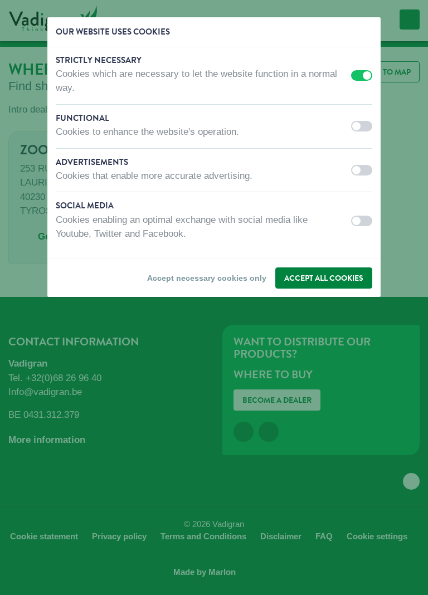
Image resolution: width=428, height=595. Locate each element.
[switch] (361, 75)
